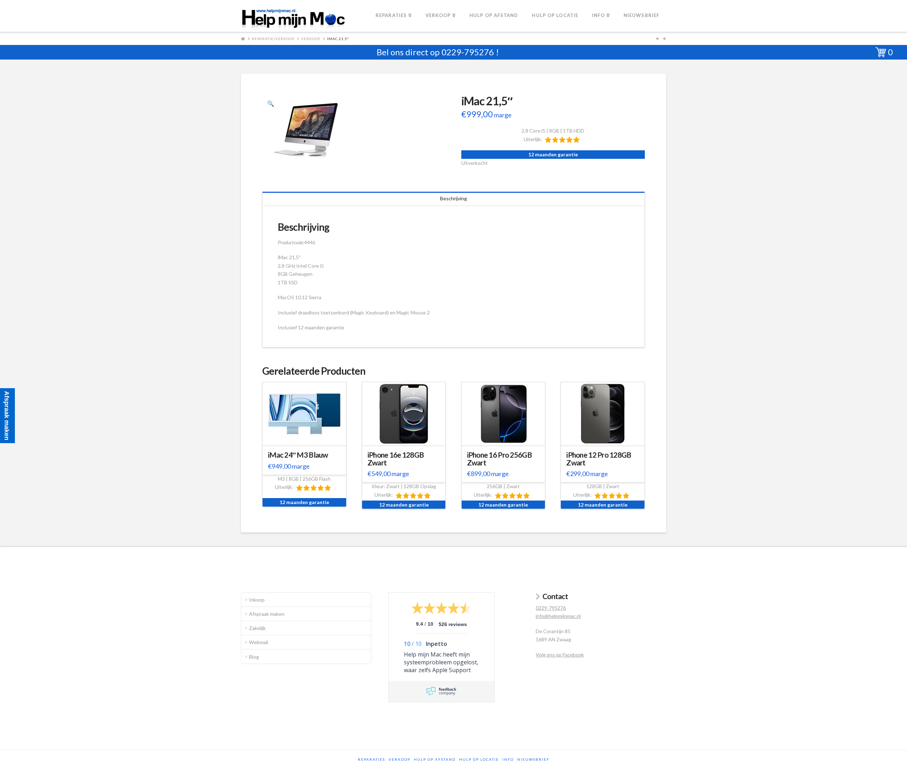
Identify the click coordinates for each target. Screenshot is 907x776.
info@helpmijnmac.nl (558, 616)
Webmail (258, 642)
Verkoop (310, 39)
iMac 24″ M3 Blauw (298, 455)
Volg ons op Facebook (560, 655)
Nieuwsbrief (533, 759)
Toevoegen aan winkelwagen (307, 439)
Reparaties (371, 759)
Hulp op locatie (479, 759)
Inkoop (257, 600)
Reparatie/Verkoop (273, 39)
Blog (254, 657)
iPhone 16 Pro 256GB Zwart (499, 459)
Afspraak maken (267, 614)
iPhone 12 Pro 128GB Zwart (598, 459)
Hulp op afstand (435, 759)
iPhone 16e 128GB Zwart (395, 459)
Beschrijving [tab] (453, 198)
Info (508, 759)
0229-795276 (467, 52)
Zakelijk (257, 628)
